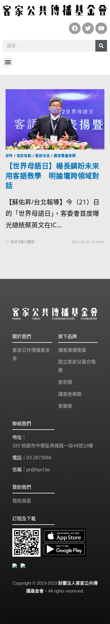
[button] (8, 62)
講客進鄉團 (70, 394)
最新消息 (42, 155)
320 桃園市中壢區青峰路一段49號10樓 (52, 445)
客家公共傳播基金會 (31, 354)
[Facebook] (75, 28)
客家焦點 (24, 155)
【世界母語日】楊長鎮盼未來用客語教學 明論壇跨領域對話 (52, 175)
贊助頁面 (21, 500)
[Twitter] (88, 28)
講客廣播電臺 (72, 350)
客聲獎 (65, 406)
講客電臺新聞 (65, 155)
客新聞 (65, 382)
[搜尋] (101, 46)
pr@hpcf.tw (38, 469)
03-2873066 (39, 457)
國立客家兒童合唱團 (77, 366)
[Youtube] (101, 28)
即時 (9, 155)
